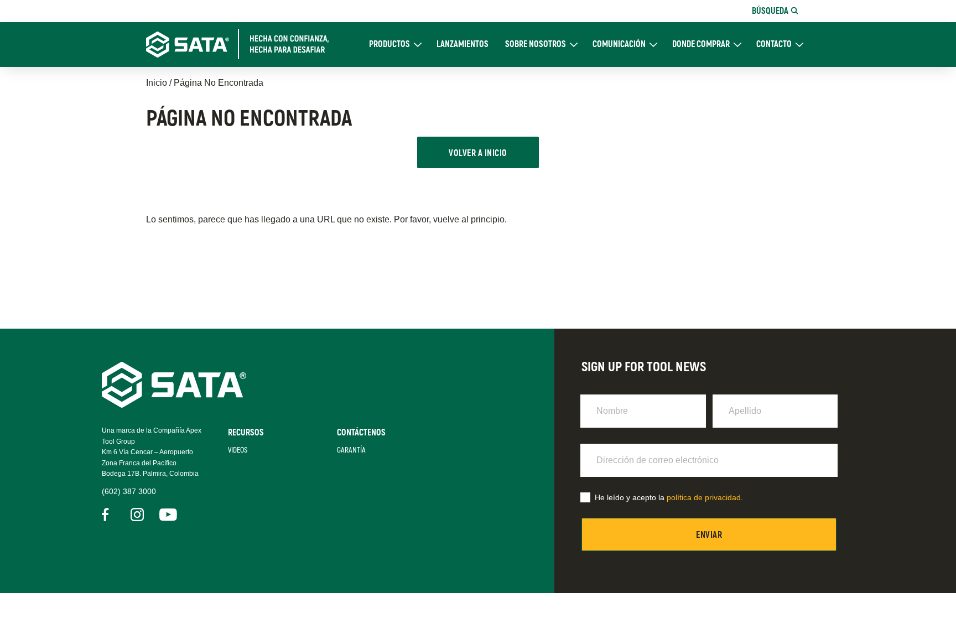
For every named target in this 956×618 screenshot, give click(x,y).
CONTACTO (774, 44)
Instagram (137, 514)
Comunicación (619, 44)
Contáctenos (361, 432)
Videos (237, 450)
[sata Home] (174, 404)
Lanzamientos (463, 44)
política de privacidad (704, 497)
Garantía (351, 450)
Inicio (156, 82)
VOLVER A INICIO (478, 153)
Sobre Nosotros (535, 44)
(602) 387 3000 (129, 491)
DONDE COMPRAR (701, 44)
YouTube (166, 514)
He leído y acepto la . (669, 497)
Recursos (246, 432)
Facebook (108, 514)
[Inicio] (243, 44)
